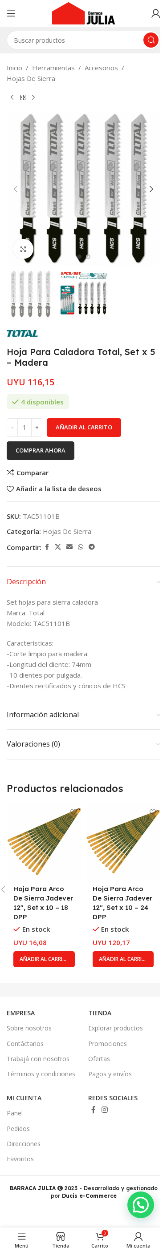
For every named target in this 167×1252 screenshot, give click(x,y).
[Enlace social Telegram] (92, 547)
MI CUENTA (24, 1098)
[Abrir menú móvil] (11, 13)
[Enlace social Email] (69, 547)
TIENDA (99, 1013)
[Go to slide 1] (79, 256)
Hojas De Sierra (31, 78)
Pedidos (18, 1128)
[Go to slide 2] (88, 256)
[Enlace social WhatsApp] (80, 547)
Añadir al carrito (84, 427)
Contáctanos (25, 1043)
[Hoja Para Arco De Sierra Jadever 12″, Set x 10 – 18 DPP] (44, 841)
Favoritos (20, 1159)
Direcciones (24, 1143)
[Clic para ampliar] (23, 249)
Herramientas (53, 67)
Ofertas (99, 1058)
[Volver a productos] (22, 98)
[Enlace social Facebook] (46, 547)
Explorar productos (115, 1028)
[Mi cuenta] (156, 13)
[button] (15, 189)
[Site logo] (83, 12)
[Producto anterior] (12, 98)
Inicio (14, 67)
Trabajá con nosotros (38, 1058)
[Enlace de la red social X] (58, 547)
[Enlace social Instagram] (105, 1110)
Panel (15, 1113)
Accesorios (101, 67)
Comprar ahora (40, 450)
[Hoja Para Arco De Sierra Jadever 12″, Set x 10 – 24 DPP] (123, 841)
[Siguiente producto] (33, 98)
